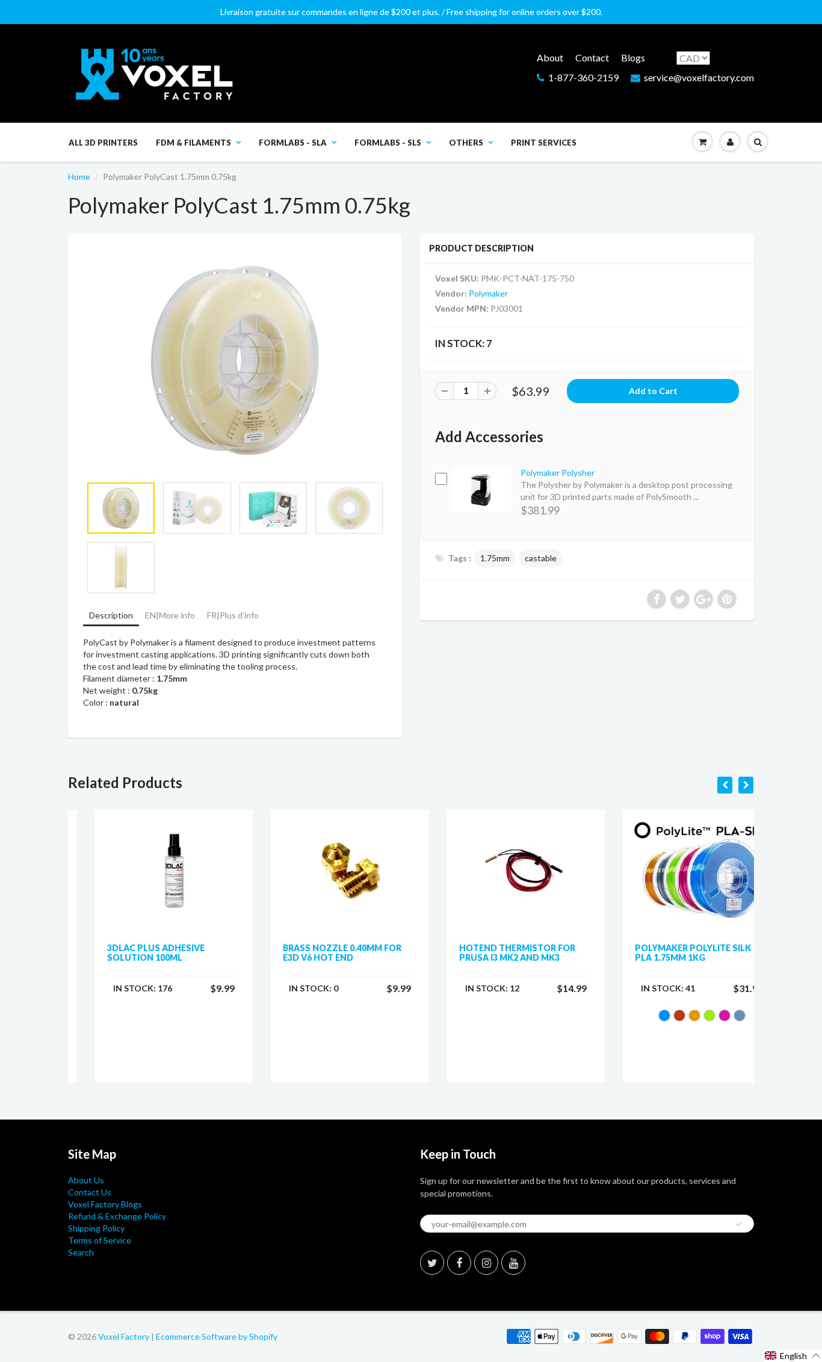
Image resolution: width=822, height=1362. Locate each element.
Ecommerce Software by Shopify (216, 1336)
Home (79, 176)
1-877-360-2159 (583, 77)
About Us (86, 1180)
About (550, 57)
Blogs (633, 57)
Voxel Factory (123, 1336)
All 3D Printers (103, 142)
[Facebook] (459, 1263)
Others (466, 142)
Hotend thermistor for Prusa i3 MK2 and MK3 (490, 953)
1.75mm (495, 558)
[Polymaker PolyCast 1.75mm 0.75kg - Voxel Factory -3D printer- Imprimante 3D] (235, 360)
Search (81, 1252)
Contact (592, 57)
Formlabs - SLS (387, 142)
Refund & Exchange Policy (117, 1216)
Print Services (543, 142)
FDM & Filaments (193, 142)
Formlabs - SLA (293, 142)
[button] (793, 1355)
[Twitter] (432, 1263)
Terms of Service (99, 1240)
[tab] (111, 616)
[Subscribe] (739, 1224)
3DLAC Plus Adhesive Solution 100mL (129, 953)
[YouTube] (513, 1263)
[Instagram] (486, 1263)
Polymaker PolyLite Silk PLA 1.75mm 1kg (666, 953)
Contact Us (89, 1192)
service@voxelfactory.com (699, 77)
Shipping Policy (96, 1228)
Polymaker (488, 293)
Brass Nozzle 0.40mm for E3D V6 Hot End (315, 953)
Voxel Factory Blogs (105, 1204)
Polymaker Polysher (558, 472)
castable (541, 558)
